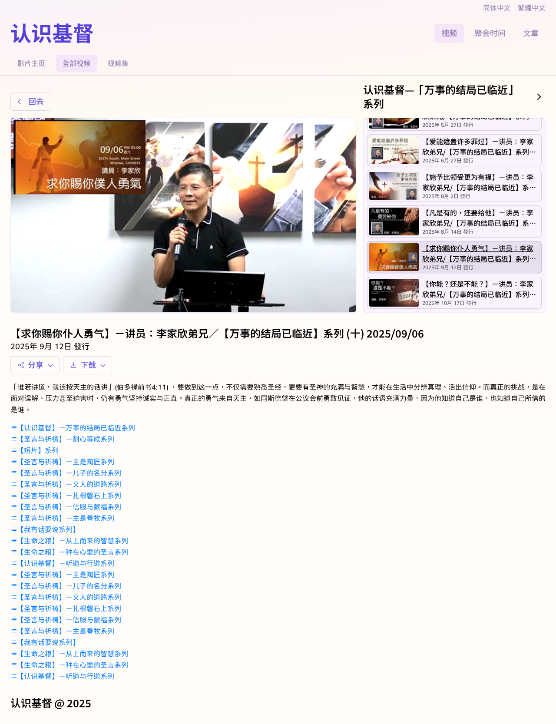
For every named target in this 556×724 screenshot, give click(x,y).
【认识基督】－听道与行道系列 (65, 563)
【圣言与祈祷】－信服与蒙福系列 (69, 507)
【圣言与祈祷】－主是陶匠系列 (65, 461)
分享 (35, 365)
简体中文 (497, 7)
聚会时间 (490, 33)
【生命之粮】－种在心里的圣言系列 (72, 552)
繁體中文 (532, 7)
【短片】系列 (38, 450)
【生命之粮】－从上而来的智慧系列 (72, 540)
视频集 (118, 63)
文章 (531, 33)
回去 (36, 101)
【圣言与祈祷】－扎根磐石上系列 (69, 495)
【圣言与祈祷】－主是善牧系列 (65, 518)
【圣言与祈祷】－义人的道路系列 (69, 484)
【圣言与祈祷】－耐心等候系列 (65, 439)
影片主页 (31, 63)
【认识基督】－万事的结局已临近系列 (76, 427)
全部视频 (76, 63)
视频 (449, 33)
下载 (88, 365)
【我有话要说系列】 (48, 529)
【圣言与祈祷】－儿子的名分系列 (69, 473)
